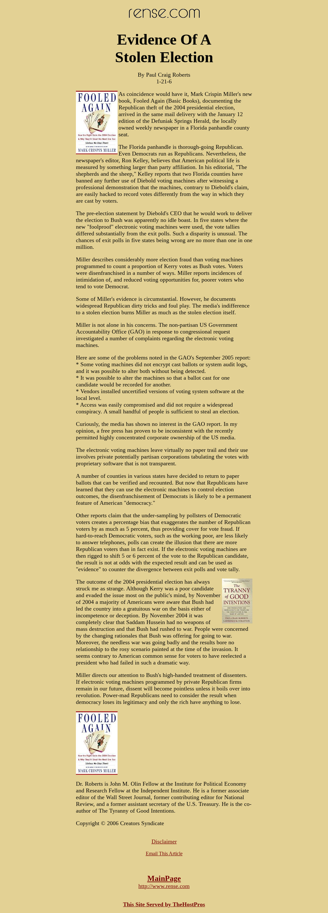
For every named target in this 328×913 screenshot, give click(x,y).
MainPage (164, 878)
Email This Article (164, 853)
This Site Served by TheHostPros (164, 904)
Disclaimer (164, 841)
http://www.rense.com (164, 886)
